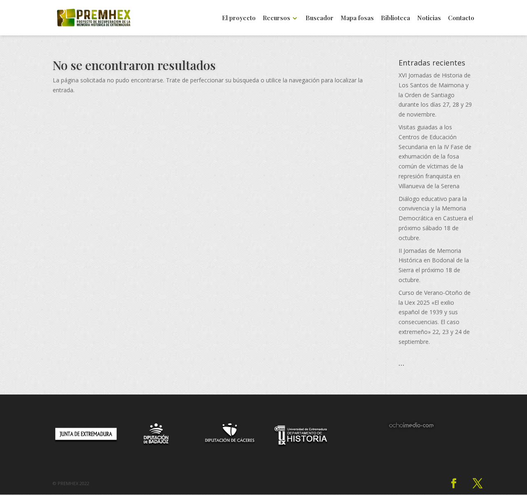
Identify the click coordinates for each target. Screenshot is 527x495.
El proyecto (239, 18)
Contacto (461, 18)
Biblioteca (395, 18)
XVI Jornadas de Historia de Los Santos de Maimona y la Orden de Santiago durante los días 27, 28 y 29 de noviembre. (435, 94)
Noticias (429, 18)
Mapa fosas (357, 18)
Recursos (276, 18)
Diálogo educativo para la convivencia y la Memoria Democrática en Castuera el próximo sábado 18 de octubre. (436, 218)
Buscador (319, 18)
